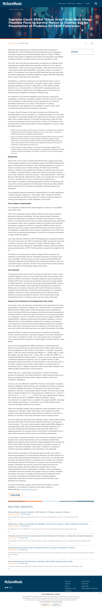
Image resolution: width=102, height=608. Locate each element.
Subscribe (15, 495)
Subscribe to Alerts (70, 588)
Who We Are (62, 3)
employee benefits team (29, 489)
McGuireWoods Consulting (89, 588)
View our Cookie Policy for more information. (51, 601)
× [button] (100, 593)
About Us (67, 581)
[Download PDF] (86, 43)
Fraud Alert (84, 583)
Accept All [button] (45, 604)
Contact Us (68, 591)
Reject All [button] (56, 604)
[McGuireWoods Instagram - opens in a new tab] (11, 587)
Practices (74, 52)
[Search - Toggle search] (96, 3)
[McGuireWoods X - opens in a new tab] (9, 587)
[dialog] (51, 600)
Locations (68, 583)
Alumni (67, 586)
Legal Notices (85, 581)
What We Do (71, 3)
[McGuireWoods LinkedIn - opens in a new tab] (5, 587)
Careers (87, 3)
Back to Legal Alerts (16, 9)
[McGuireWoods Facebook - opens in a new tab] (7, 587)
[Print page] (91, 43)
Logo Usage (85, 586)
